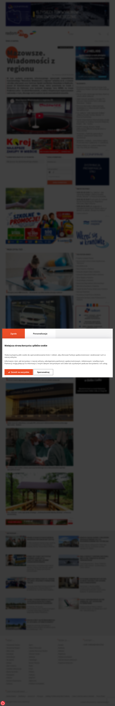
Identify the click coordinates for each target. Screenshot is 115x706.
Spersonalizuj (43, 372)
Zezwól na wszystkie (20, 372)
